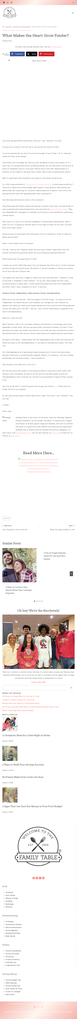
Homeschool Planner (14, 924)
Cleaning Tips (11, 962)
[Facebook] (4, 2)
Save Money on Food (14, 989)
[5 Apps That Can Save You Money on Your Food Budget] (38, 795)
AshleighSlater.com (23, 433)
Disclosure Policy (17, 1004)
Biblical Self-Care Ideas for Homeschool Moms (21, 703)
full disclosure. (56, 47)
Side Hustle (10, 994)
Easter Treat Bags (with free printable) (17, 710)
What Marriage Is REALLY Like (62, 527)
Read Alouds (10, 936)
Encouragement (12, 930)
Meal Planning (11, 983)
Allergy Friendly (12, 898)
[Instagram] (11, 2)
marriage (6, 30)
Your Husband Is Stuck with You (14, 527)
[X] (7, 2)
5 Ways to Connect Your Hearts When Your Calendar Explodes (19, 590)
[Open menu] (73, 12)
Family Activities (12, 954)
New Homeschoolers (14, 927)
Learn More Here (38, 682)
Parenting (9, 957)
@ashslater (15, 436)
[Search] (71, 687)
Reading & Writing (13, 933)
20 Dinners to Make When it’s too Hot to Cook (20, 696)
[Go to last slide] (5, 573)
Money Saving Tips (13, 986)
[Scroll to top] (72, 1011)
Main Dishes (10, 895)
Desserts (9, 907)
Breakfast (9, 892)
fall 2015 (6, 518)
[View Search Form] (73, 2)
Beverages (10, 904)
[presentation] (19, 565)
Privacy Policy (61, 1004)
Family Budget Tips (13, 980)
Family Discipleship (13, 951)
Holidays (9, 901)
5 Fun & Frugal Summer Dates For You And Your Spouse (55, 556)
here (55, 386)
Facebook (55, 433)
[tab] (34, 601)
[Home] (3, 27)
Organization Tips (13, 965)
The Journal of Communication (37, 184)
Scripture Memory (13, 959)
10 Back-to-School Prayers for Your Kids (18, 700)
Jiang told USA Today (58, 209)
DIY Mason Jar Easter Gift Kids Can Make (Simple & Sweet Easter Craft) (30, 707)
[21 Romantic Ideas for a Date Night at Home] (38, 723)
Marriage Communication (21, 30)
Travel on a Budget (13, 992)
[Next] (71, 573)
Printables (10, 922)
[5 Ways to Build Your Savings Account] (38, 753)
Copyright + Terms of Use (40, 1004)
